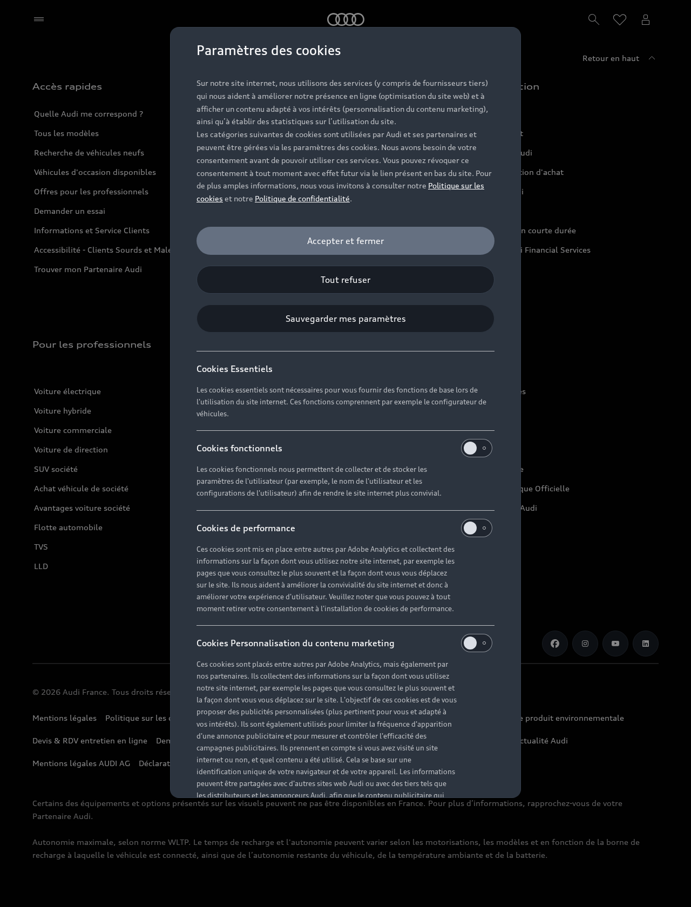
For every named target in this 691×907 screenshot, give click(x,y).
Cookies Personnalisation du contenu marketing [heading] (296, 643)
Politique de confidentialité (302, 198)
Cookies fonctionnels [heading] (239, 448)
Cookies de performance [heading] (246, 528)
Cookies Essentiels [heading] (235, 368)
